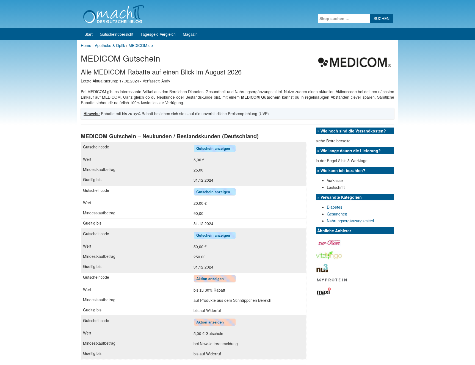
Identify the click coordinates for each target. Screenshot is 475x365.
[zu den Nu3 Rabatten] (322, 267)
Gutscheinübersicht (116, 34)
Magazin (190, 34)
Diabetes (334, 207)
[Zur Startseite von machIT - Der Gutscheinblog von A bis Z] (114, 13)
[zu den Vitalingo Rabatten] (329, 254)
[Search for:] (344, 18)
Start (88, 34)
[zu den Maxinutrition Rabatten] (324, 291)
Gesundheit (337, 214)
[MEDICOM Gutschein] (354, 61)
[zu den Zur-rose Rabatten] (329, 241)
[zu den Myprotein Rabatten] (332, 279)
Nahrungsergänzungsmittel (350, 220)
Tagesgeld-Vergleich (158, 34)
